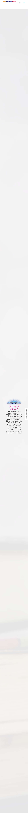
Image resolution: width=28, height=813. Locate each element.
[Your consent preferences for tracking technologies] (26, 414)
